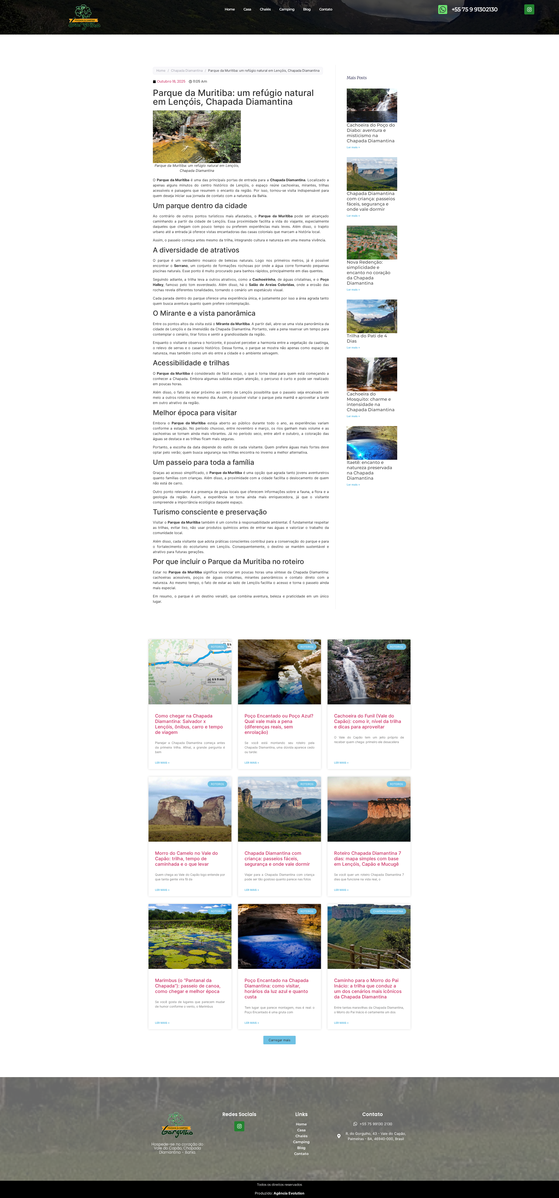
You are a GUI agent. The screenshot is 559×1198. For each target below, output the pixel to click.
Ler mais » (353, 147)
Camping (286, 9)
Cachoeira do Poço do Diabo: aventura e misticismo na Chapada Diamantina (371, 132)
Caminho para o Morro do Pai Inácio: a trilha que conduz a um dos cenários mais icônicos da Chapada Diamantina (368, 989)
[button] (279, 1040)
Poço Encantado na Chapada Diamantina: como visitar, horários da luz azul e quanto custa (277, 989)
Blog (307, 9)
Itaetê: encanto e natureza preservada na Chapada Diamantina (369, 470)
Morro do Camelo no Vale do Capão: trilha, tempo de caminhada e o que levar (186, 858)
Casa (247, 9)
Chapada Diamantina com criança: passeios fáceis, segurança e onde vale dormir (371, 201)
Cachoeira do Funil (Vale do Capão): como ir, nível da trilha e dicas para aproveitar (367, 721)
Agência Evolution (288, 1193)
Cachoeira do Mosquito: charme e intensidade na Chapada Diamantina (371, 401)
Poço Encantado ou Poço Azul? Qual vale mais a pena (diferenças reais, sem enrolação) (279, 724)
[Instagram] (529, 9)
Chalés (265, 9)
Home (230, 9)
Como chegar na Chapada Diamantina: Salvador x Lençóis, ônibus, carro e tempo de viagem (189, 724)
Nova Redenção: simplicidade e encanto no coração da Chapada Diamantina (368, 272)
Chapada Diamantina (187, 70)
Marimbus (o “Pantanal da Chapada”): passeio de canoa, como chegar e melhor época (188, 986)
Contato (325, 9)
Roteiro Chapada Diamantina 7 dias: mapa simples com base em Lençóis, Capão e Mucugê (367, 858)
